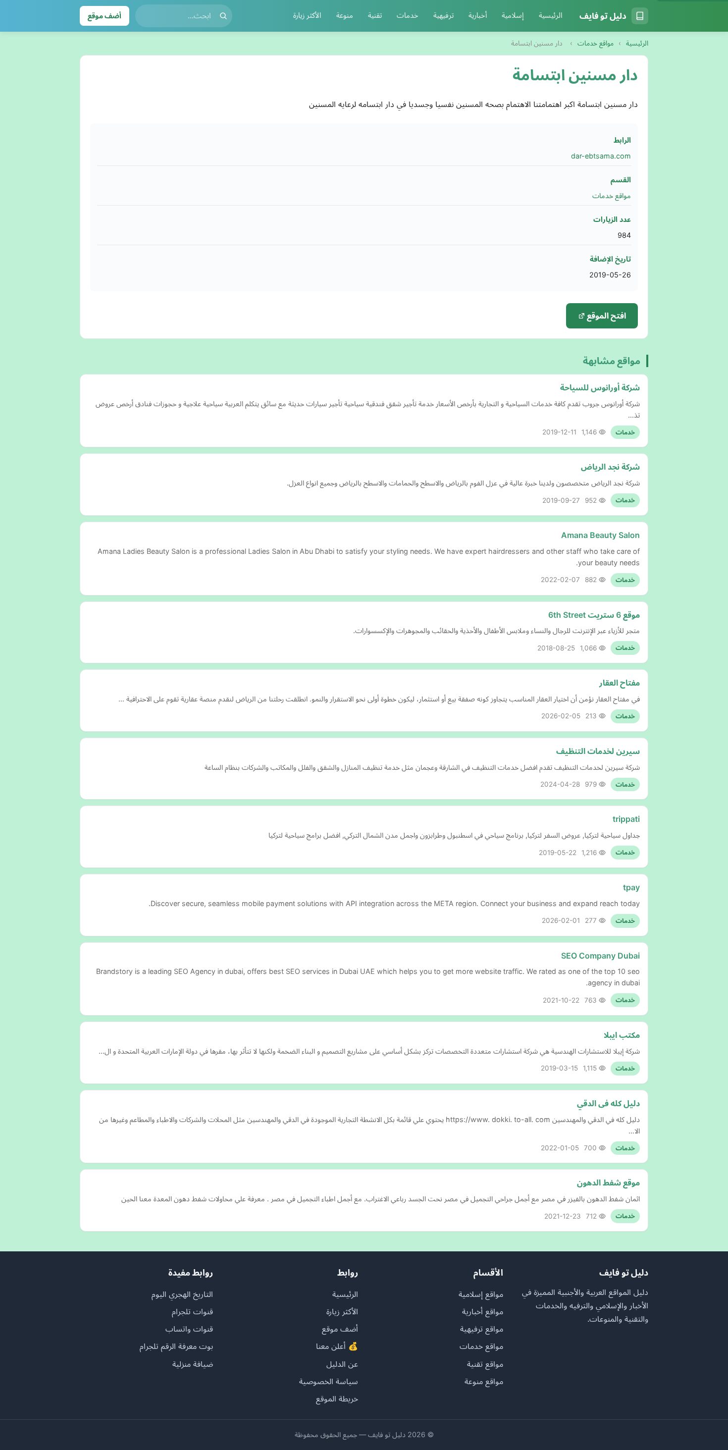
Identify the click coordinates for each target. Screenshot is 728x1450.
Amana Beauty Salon (600, 535)
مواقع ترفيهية (481, 1329)
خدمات (407, 15)
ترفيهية (443, 15)
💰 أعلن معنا (337, 1346)
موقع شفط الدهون (608, 1182)
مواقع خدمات (595, 43)
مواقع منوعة (484, 1381)
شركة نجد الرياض (610, 467)
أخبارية (477, 15)
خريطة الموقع (337, 1398)
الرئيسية (551, 15)
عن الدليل (342, 1364)
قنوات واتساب (189, 1329)
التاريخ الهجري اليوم (182, 1294)
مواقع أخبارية (482, 1311)
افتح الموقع (605, 316)
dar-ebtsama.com (601, 156)
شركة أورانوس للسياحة (600, 387)
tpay (631, 887)
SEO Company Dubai (600, 956)
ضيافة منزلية (192, 1364)
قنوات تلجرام (192, 1311)
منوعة (344, 15)
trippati (626, 819)
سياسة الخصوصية (328, 1381)
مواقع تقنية (485, 1364)
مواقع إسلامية (481, 1294)
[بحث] (223, 15)
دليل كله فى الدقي (608, 1103)
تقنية (375, 15)
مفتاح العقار (619, 683)
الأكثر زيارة (307, 15)
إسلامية (513, 15)
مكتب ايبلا (622, 1035)
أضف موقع (104, 15)
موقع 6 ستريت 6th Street (594, 615)
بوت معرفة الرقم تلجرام (176, 1346)
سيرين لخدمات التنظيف (598, 751)
